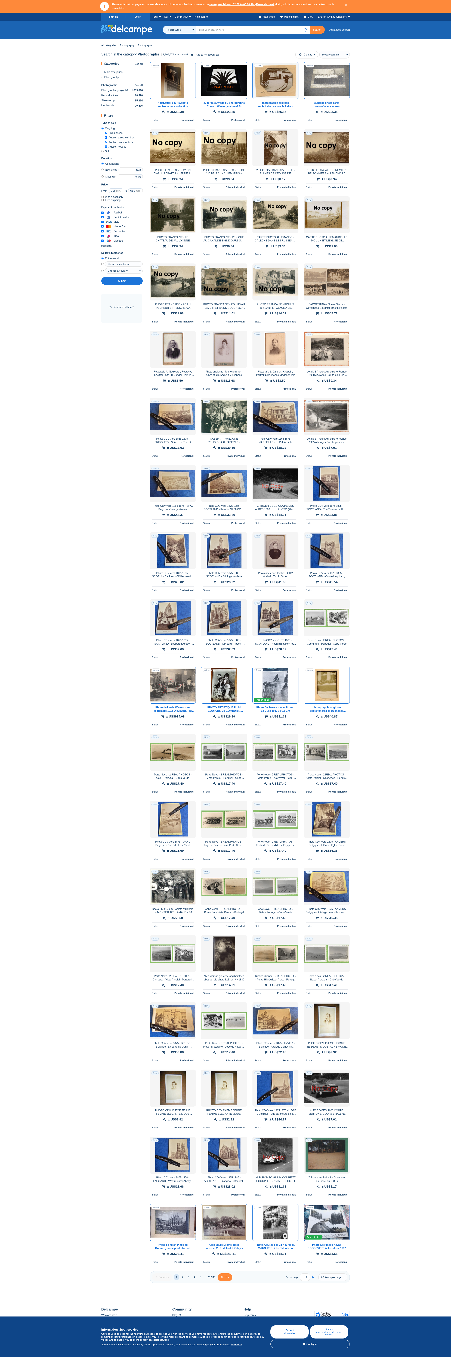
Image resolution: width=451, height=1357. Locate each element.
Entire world (112, 258)
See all (139, 63)
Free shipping (113, 199)
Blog (175, 1314)
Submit (122, 280)
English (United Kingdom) (332, 16)
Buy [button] (155, 16)
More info (236, 1344)
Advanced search (339, 29)
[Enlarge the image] (173, 80)
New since (111, 169)
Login (138, 16)
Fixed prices (116, 132)
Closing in (110, 176)
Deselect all (107, 246)
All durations (112, 163)
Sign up (113, 16)
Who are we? (108, 1314)
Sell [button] (166, 16)
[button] (306, 30)
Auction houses (117, 146)
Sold (107, 151)
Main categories (113, 71)
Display (308, 54)
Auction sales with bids (122, 137)
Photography (111, 77)
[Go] (313, 1277)
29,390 (211, 1277)
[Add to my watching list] (191, 66)
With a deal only (114, 196)
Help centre (250, 1314)
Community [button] (181, 16)
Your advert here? (123, 307)
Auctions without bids (121, 142)
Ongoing (110, 128)
